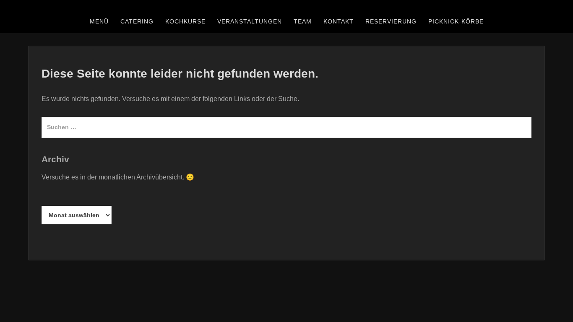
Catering (137, 21)
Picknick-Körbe (456, 21)
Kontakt (338, 21)
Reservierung (391, 21)
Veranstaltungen (249, 21)
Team (303, 21)
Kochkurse (185, 21)
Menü (99, 21)
